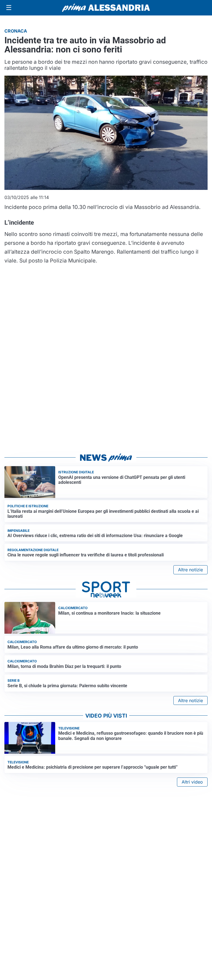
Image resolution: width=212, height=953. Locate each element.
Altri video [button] (192, 782)
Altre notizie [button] (190, 569)
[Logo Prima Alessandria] (106, 8)
